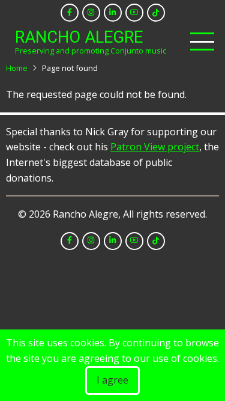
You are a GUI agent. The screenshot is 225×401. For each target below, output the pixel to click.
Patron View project (154, 146)
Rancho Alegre (79, 37)
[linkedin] (113, 13)
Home (17, 68)
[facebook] (70, 13)
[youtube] (134, 13)
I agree (112, 380)
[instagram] (91, 13)
